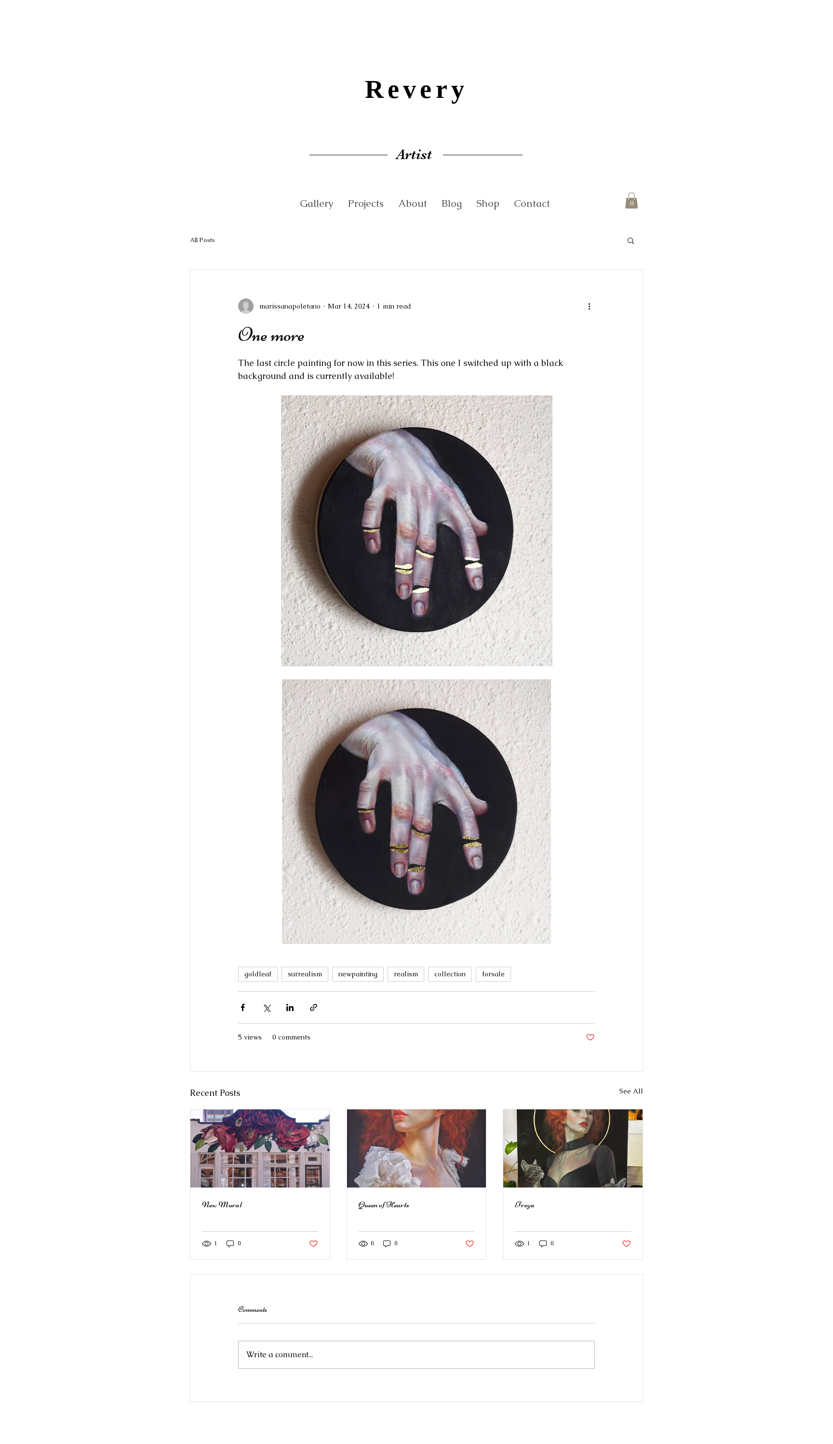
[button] (631, 200)
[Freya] (573, 1148)
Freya (525, 1204)
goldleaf (257, 974)
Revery (416, 89)
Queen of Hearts (384, 1204)
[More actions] (589, 306)
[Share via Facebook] (242, 1007)
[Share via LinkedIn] (290, 1007)
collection (450, 974)
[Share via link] (313, 1007)
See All (631, 1091)
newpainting (357, 974)
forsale (493, 974)
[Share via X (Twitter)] (266, 1007)
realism (406, 974)
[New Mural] (260, 1148)
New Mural (222, 1204)
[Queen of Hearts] (416, 1148)
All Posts (202, 240)
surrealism (305, 974)
